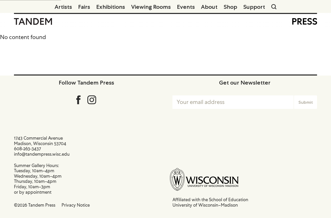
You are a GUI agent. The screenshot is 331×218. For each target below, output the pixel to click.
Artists (63, 6)
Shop (230, 6)
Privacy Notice (76, 205)
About (209, 6)
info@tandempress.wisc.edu (42, 154)
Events (186, 6)
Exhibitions (110, 6)
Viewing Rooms (151, 6)
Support (254, 6)
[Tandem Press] (33, 21)
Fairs (84, 6)
